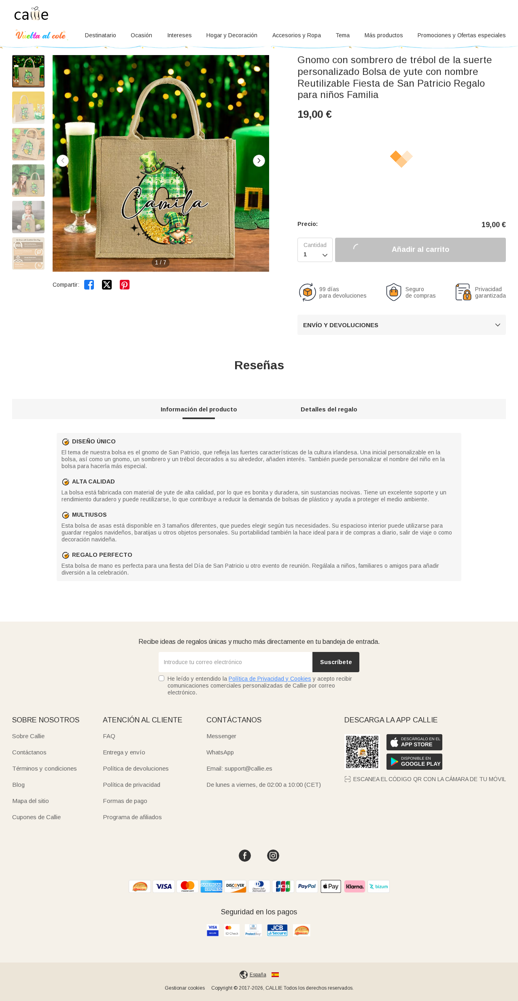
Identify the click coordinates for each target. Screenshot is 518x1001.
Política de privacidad (131, 784)
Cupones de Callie (36, 817)
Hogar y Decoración (231, 35)
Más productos (384, 35)
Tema (342, 35)
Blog (18, 784)
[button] (259, 161)
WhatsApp (220, 752)
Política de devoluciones (136, 768)
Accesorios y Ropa (296, 35)
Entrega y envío (124, 752)
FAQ (109, 736)
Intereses (179, 35)
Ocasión (141, 35)
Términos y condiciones (44, 768)
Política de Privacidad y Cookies (270, 678)
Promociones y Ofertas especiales (462, 35)
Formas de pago (125, 800)
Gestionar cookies (185, 988)
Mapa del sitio (30, 800)
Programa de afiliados (132, 817)
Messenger (221, 736)
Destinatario (100, 35)
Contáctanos (29, 752)
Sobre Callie (28, 736)
